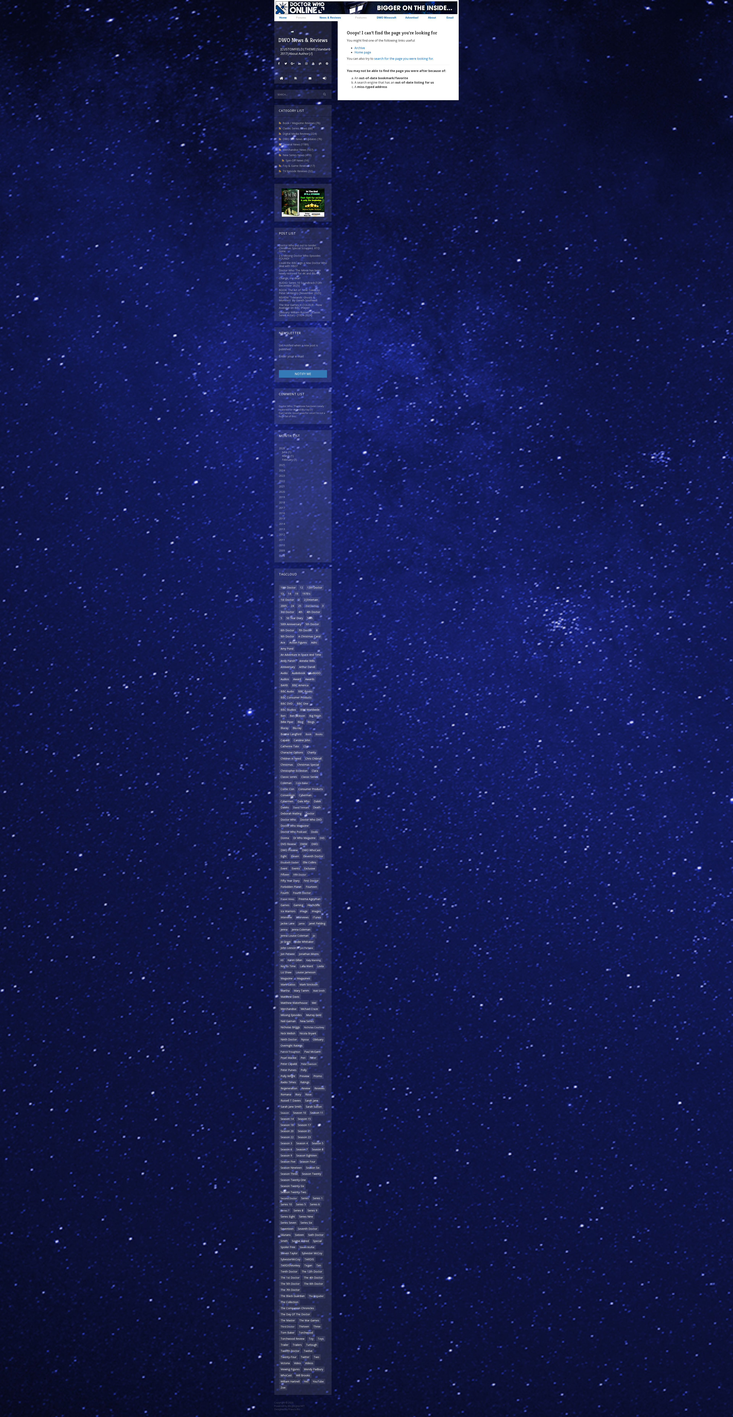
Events (296, 868)
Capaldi (285, 740)
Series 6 (315, 1204)
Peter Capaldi (289, 1064)
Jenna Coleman (301, 929)
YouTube (318, 1381)
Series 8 (298, 1210)
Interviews (302, 917)
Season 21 (304, 1131)
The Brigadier (316, 1296)
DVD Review (288, 844)
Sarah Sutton (314, 1106)
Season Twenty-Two (293, 1192)
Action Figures (298, 642)
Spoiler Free (288, 1247)
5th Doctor (312, 624)
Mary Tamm (301, 990)
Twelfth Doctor (290, 1351)
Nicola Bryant (307, 1033)
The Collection (289, 1302)
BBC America (300, 685)
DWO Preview (289, 850)
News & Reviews (330, 17)
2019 (282, 497)
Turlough (311, 1345)
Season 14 (287, 1119)
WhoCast (286, 1375)
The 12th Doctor (312, 1271)
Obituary (318, 1039)
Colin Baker (302, 783)
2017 (282, 508)
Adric (314, 642)
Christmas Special (308, 764)
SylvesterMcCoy (290, 1259)
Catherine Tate (290, 746)
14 (289, 593)
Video (297, 1363)
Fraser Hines (287, 899)
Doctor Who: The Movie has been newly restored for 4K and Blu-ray (301, 408)
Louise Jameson (306, 972)
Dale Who (303, 801)
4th (300, 612)
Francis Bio (294, 1409)
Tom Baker (288, 1332)
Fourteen (311, 887)
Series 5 (301, 1204)
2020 (282, 492)
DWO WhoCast (311, 850)
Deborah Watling (291, 813)
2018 (282, 502)
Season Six (312, 1167)
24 (292, 606)
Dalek (317, 801)
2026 (288, 453)
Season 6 (286, 1149)
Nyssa (305, 1039)
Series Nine (306, 1216)
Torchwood (306, 1332)
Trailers (297, 1345)
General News (296, 144)
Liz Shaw (286, 972)
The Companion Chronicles (297, 1308)
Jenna (284, 929)
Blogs (311, 722)
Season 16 (287, 1125)
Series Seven (288, 1222)
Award (297, 679)
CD (304, 746)
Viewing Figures (290, 1369)
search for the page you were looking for (403, 58)
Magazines (303, 978)
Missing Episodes (291, 1015)
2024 (282, 470)
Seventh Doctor (307, 1229)
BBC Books (305, 691)
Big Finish (315, 716)
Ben (283, 716)
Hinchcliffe (313, 905)
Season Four (307, 1161)
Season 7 (302, 1149)
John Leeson (288, 948)
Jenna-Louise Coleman (294, 935)
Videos (309, 1363)
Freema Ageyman (309, 899)
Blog (300, 722)
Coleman (286, 783)
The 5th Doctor (290, 1284)
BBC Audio (287, 691)
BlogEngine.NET (296, 1406)
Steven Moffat (306, 1247)
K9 (282, 960)
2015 (282, 518)
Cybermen (287, 801)
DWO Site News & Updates (302, 139)
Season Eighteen (306, 1155)
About (432, 17)
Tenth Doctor (289, 1271)
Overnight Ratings (292, 1045)
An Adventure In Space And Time (301, 654)
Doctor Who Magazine (295, 825)
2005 (284, 606)
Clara (315, 771)
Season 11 (316, 1113)
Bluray (284, 728)
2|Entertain (311, 600)
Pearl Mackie (288, 1058)
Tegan (308, 1265)
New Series (307, 1021)
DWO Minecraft (386, 17)
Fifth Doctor (299, 874)
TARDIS (309, 1259)
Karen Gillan (294, 960)
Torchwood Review (292, 1338)
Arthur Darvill (307, 667)
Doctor (310, 813)
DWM (303, 844)
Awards (309, 679)
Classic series (289, 777)
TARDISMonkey (290, 1265)
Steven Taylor (289, 1253)
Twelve (308, 1351)
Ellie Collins (309, 862)
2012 (282, 534)
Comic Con (287, 789)
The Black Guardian (293, 1296)
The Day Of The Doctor (295, 1314)
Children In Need (291, 758)
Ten (318, 1265)
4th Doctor (313, 612)
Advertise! (412, 17)
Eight (284, 856)
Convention (288, 795)
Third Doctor (288, 1326)
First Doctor (311, 880)
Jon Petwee (288, 954)
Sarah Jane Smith (291, 1106)
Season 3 (286, 1143)
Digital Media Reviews (300, 133)
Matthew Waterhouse (294, 1003)
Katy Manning (313, 960)
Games (285, 905)
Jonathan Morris (309, 954)
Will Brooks (303, 1375)
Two (316, 1357)
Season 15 (304, 1119)
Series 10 (286, 1204)
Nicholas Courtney (314, 1027)
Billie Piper (287, 722)
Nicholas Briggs (290, 1027)
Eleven (295, 856)
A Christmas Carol (309, 636)
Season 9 (286, 1155)
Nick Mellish (288, 1033)
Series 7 (285, 1210)
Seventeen (287, 1229)
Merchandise (288, 1009)
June (284, 452)
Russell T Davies (291, 1100)
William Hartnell (290, 1381)
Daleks (285, 807)
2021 (282, 486)
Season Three (289, 1174)
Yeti (306, 1381)
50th (310, 618)
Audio (284, 673)
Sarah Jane (311, 1100)
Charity (311, 752)
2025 (282, 465)
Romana (286, 1094)
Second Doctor (289, 1198)
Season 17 (304, 1125)
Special (317, 1241)
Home (283, 17)
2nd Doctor (311, 605)
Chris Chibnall (313, 758)
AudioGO (314, 673)
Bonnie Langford (291, 734)
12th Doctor (314, 587)
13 (282, 593)
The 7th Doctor (290, 1290)
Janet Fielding (317, 923)
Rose (308, 1094)
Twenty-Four (288, 1357)
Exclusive (309, 868)
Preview (304, 1076)
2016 (282, 513)
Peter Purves (288, 1070)
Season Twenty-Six (292, 1186)
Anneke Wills (307, 661)
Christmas (287, 764)
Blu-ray (297, 728)
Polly (304, 1070)
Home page (362, 52)
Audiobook (298, 673)
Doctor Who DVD (311, 819)
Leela (320, 966)
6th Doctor (287, 630)
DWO (314, 844)
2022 (282, 481)
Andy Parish (288, 661)
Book (308, 734)
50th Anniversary (291, 624)
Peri (303, 1058)
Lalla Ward (306, 966)
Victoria (285, 1363)
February (287, 459)
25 (299, 606)
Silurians (286, 1235)
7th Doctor (305, 630)
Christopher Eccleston (294, 771)
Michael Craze (309, 1009)
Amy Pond (287, 648)
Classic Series (309, 777)
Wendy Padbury (313, 1369)
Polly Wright (288, 1076)
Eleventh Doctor (313, 856)
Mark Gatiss (288, 984)
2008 (282, 556)
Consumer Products (310, 789)
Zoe (283, 1387)
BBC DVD (287, 703)
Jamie (302, 923)
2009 (282, 550)
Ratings (304, 1082)
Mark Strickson (308, 984)
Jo (314, 935)
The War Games (309, 1320)
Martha (285, 990)
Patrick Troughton (290, 1051)
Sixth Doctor (316, 1235)
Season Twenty (311, 1174)
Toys (321, 1338)
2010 (282, 545)
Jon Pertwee (306, 947)
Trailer (284, 1345)
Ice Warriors (288, 911)
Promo (317, 1076)
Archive (359, 48)
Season (285, 1112)
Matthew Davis (290, 996)
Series (305, 1198)
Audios (285, 679)
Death (317, 807)
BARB (284, 685)
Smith (284, 1241)
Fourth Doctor (302, 893)
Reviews (319, 1088)
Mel (314, 1003)
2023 (282, 475)
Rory (298, 1094)
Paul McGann (312, 1051)
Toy (311, 1338)
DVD (322, 838)
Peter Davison (308, 1063)
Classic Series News (298, 128)
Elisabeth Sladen (290, 862)
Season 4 (302, 1143)
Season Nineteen (291, 1167)
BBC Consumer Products (296, 697)
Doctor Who (288, 819)
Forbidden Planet (291, 887)
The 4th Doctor (313, 1277)
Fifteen (285, 874)
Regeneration (289, 1088)
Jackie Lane (288, 923)
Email (450, 17)
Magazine (287, 978)
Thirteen (304, 1326)
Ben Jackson (297, 716)
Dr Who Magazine (304, 838)
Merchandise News (298, 150)
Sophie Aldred (300, 1241)
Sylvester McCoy (312, 1253)
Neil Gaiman (288, 1021)
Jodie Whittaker (304, 942)
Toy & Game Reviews (299, 166)
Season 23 (304, 1137)
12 (301, 587)
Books (319, 734)
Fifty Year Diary (290, 880)
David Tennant (301, 807)
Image (304, 911)
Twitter (305, 1357)
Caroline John (302, 740)
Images (316, 911)
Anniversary (288, 667)
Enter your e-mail (291, 356)
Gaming (298, 905)
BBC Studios (288, 709)
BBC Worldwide (310, 709)
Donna (285, 838)
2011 (282, 540)
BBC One (302, 703)
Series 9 (312, 1210)
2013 (282, 529)
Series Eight (288, 1216)
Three (316, 1326)
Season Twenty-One (293, 1180)
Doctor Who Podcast (294, 832)
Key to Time (288, 966)
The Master (288, 1320)
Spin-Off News (297, 160)
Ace (283, 642)
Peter (313, 1058)
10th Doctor (288, 587)
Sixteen (299, 1235)
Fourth (285, 893)
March (286, 456)
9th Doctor (287, 636)
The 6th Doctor (313, 1284)
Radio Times (288, 1082)
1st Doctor (287, 600)
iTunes (317, 917)
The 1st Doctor (290, 1277)
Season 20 (287, 1131)
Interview (286, 917)
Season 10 (299, 1113)
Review (305, 1088)
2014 (282, 524)
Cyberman (305, 795)
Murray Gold (313, 1015)
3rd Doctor (287, 612)
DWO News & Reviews (303, 40)
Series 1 (318, 1198)
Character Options (292, 752)
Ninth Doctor (289, 1039)
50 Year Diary (294, 618)
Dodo (314, 832)
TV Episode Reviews (298, 171)
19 (296, 593)
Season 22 (287, 1137)
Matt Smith (319, 990)
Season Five (288, 1161)
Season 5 (317, 1143)
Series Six (306, 1222)
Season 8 (317, 1149)
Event (284, 868)
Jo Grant (286, 942)
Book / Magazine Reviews (301, 123)
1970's (306, 593)
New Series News (297, 155)
